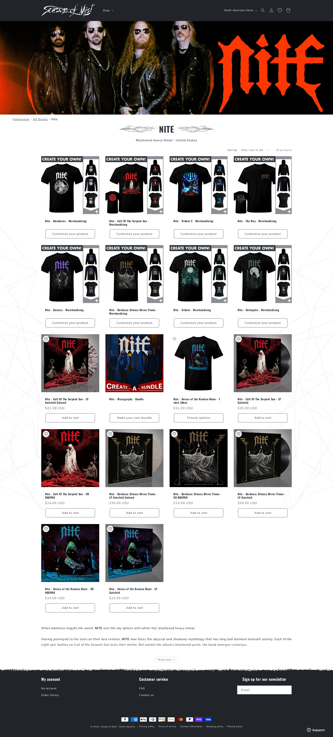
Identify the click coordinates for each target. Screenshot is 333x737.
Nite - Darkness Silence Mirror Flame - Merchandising (133, 311)
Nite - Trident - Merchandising (192, 310)
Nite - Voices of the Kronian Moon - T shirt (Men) (196, 400)
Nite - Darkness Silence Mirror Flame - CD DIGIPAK (197, 495)
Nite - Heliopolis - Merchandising (258, 310)
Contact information (191, 726)
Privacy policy (147, 726)
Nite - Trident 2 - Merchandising (193, 221)
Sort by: (232, 150)
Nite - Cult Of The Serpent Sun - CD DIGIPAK (67, 495)
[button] (108, 10)
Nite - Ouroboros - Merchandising (66, 221)
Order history (50, 695)
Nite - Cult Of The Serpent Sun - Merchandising (129, 222)
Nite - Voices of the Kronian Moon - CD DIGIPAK (69, 590)
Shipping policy (215, 726)
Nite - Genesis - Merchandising (64, 310)
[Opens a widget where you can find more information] (316, 730)
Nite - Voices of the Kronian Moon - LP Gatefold (133, 590)
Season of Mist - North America (118, 726)
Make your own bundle (134, 418)
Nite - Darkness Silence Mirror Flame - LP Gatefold (262, 495)
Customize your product (70, 234)
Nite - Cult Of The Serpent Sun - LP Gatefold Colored (67, 400)
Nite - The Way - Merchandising (257, 221)
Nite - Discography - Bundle (126, 399)
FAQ (142, 688)
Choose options (198, 418)
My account (49, 688)
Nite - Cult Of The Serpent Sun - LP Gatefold (259, 400)
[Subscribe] (287, 689)
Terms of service (167, 726)
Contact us (146, 695)
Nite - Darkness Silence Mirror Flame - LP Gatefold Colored (133, 495)
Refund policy (234, 726)
